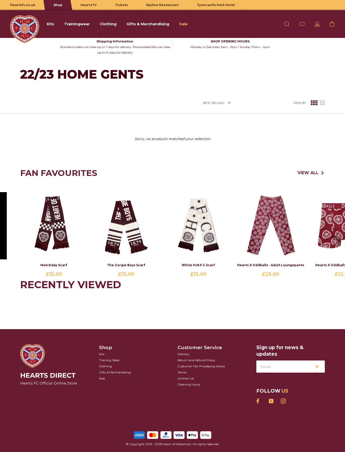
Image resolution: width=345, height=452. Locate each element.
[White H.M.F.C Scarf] (198, 225)
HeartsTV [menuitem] (89, 5)
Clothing (105, 366)
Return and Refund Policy (196, 360)
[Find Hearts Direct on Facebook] (258, 401)
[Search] (286, 24)
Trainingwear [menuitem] (77, 24)
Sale (102, 378)
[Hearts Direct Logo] (24, 24)
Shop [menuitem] (58, 5)
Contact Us (186, 378)
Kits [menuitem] (50, 24)
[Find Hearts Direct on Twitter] (271, 401)
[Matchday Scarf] (53, 225)
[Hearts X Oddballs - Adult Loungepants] (270, 225)
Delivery (183, 354)
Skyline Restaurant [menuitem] (162, 5)
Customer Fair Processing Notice (201, 366)
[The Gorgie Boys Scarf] (126, 225)
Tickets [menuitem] (121, 5)
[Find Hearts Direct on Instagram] (283, 401)
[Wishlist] (302, 24)
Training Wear (109, 360)
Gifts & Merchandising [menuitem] (148, 24)
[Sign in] (317, 24)
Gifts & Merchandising (115, 372)
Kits (101, 354)
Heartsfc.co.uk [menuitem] (22, 5)
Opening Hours (189, 384)
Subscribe (317, 366)
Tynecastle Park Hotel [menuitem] (216, 5)
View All (308, 172)
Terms (182, 372)
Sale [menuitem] (183, 24)
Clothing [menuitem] (108, 24)
